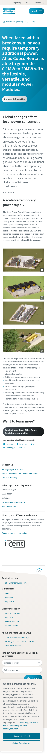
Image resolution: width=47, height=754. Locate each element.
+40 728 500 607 (9, 506)
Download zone (11, 625)
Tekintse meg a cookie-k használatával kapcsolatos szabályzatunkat (20, 725)
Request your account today (14, 533)
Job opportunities (13, 645)
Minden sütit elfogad (22, 736)
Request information (14, 99)
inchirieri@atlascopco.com (14, 502)
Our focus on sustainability (16, 637)
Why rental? (10, 601)
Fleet (7, 593)
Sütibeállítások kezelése (21, 743)
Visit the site (33, 678)
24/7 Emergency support (16, 582)
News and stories (12, 613)
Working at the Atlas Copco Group (20, 641)
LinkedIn (9, 444)
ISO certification (12, 621)
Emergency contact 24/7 (13, 469)
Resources (9, 617)
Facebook (23, 444)
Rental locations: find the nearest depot (20, 473)
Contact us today (9, 477)
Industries (9, 597)
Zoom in (42, 270)
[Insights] (26, 21)
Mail (23, 447)
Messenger (10, 447)
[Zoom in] (23, 260)
